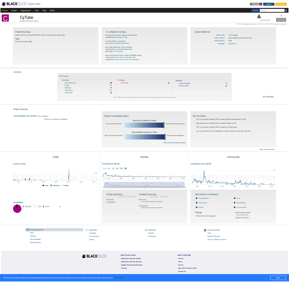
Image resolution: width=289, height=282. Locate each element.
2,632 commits (116, 35)
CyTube (26, 17)
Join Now (281, 4)
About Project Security (267, 149)
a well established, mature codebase (120, 47)
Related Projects (35, 242)
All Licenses (268, 96)
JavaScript (28, 206)
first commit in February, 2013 (125, 57)
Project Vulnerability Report (116, 115)
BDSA (52, 10)
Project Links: (220, 35)
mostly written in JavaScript (116, 41)
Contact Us (182, 271)
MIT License (64, 76)
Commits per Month (111, 163)
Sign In (268, 4)
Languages (18, 202)
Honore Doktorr (202, 203)
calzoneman (232, 43)
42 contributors (132, 35)
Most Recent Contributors (206, 194)
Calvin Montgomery (203, 198)
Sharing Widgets (35, 239)
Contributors (112, 202)
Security (91, 239)
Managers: (221, 43)
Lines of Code (19, 163)
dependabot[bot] (241, 203)
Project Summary (36, 229)
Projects (5, 10)
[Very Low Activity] (259, 16)
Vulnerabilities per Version (25, 115)
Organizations (26, 10)
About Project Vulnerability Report (174, 143)
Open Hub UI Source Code (187, 268)
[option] (144, 86)
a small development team (123, 49)
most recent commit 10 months (125, 59)
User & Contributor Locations (216, 239)
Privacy (180, 265)
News (32, 233)
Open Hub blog (245, 131)
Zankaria (200, 207)
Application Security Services (131, 261)
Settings (24, 21)
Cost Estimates (94, 236)
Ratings (198, 212)
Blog (44, 10)
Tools (37, 10)
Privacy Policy (118, 278)
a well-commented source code (119, 43)
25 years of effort (123, 55)
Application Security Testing (131, 258)
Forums (181, 258)
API (235, 123)
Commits (111, 199)
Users (209, 233)
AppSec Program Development (132, 265)
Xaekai (238, 198)
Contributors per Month (201, 163)
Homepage (234, 35)
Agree (278, 277)
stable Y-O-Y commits (116, 51)
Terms (180, 261)
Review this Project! (242, 218)
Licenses (17, 71)
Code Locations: (219, 38)
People (14, 10)
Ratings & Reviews (213, 236)
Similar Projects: (219, 41)
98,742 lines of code (120, 37)
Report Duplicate (33, 21)
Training (124, 268)
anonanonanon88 (241, 207)
